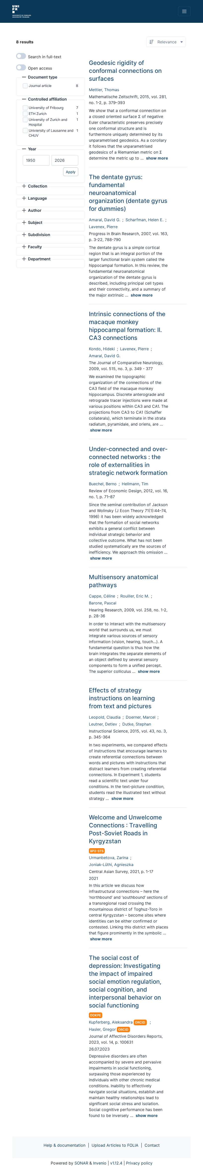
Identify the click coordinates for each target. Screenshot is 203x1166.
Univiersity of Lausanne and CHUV (51, 132)
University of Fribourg (46, 108)
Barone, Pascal (102, 602)
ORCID (140, 1022)
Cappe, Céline (102, 596)
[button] (39, 77)
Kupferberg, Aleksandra (111, 1022)
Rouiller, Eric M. (134, 596)
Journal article (40, 85)
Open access (40, 68)
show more (157, 158)
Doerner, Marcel (140, 717)
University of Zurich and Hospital (48, 122)
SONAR (81, 1163)
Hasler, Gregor (102, 1029)
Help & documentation (64, 1145)
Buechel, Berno (103, 483)
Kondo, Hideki (102, 348)
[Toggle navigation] (184, 11)
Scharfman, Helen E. (144, 219)
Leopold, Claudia (105, 717)
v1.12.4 (116, 1163)
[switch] (21, 56)
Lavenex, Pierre (103, 226)
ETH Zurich (38, 113)
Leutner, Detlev (103, 724)
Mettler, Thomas (104, 89)
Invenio (99, 1163)
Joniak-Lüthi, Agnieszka (111, 864)
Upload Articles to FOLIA (115, 1145)
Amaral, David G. (104, 219)
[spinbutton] (36, 160)
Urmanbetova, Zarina (108, 857)
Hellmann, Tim (135, 483)
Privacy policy (139, 1163)
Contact (152, 1145)
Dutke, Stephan (136, 724)
